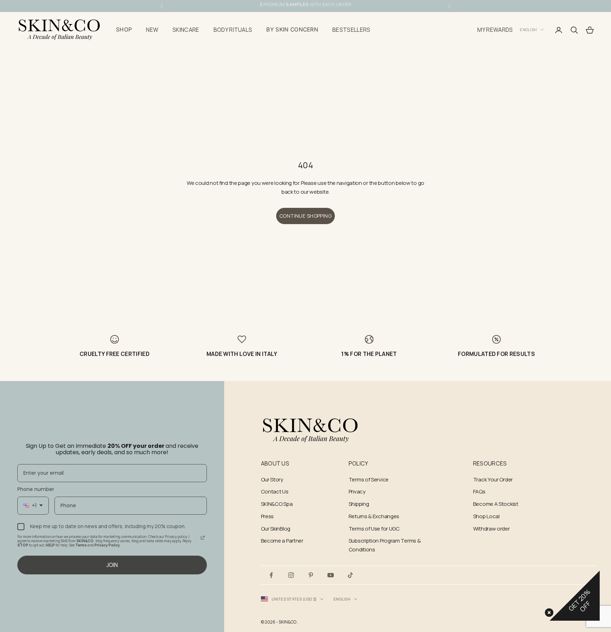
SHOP (124, 29)
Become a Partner (282, 540)
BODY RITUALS (233, 30)
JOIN (112, 565)
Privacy (357, 491)
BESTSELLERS (351, 30)
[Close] (548, 611)
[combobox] (33, 506)
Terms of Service (369, 479)
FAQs (479, 491)
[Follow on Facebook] (271, 575)
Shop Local (486, 516)
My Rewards (495, 30)
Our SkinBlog (275, 528)
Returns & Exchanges (374, 516)
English (528, 29)
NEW (152, 30)
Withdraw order (491, 528)
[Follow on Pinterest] (310, 575)
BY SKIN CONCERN (292, 29)
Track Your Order (493, 479)
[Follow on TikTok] (350, 575)
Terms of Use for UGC (374, 528)
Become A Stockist (495, 504)
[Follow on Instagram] (291, 575)
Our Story (272, 479)
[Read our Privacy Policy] (202, 537)
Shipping (359, 504)
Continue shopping (305, 215)
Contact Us (275, 491)
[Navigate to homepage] (310, 430)
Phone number (35, 489)
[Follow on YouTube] (330, 575)
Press (267, 516)
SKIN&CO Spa (277, 504)
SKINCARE (186, 30)
